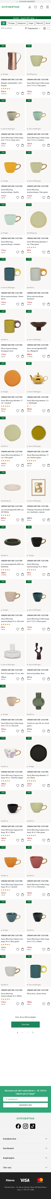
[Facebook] (18, 1126)
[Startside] (10, 7)
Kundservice (9, 1138)
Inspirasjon (8, 1157)
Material (39, 23)
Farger (31, 23)
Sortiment (8, 1148)
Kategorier (22, 23)
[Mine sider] (30, 7)
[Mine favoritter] (36, 7)
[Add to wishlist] (18, 93)
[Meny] (48, 7)
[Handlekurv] (42, 7)
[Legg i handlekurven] (22, 93)
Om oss (7, 1167)
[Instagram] (25, 1126)
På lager (11, 23)
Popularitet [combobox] (33, 28)
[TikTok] (32, 1126)
